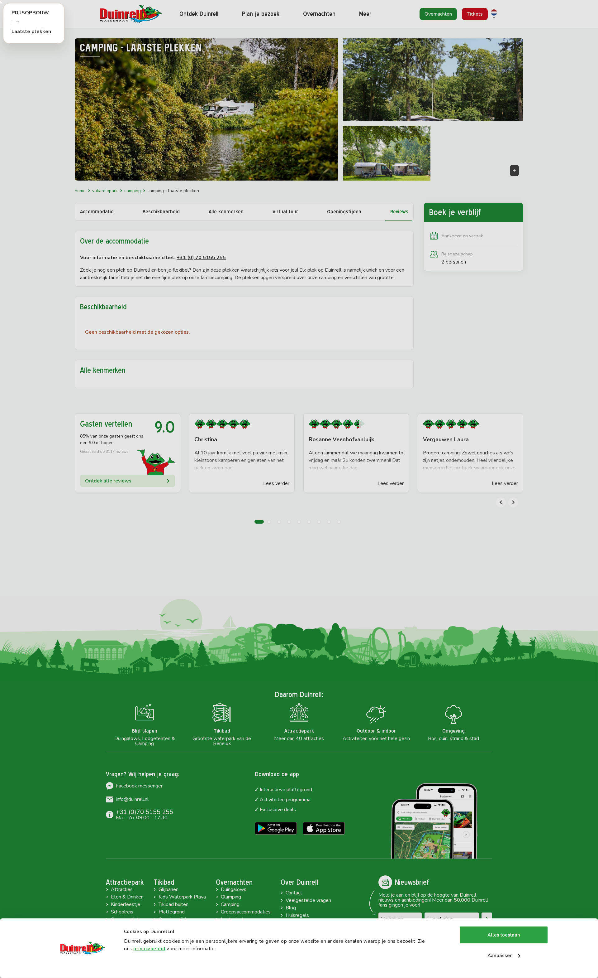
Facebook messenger (139, 785)
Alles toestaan (503, 935)
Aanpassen (500, 955)
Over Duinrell (299, 882)
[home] (131, 14)
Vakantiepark (105, 191)
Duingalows (233, 889)
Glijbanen (168, 889)
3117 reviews (117, 451)
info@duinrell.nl (132, 799)
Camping (132, 191)
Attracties (122, 889)
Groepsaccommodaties (246, 911)
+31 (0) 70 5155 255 (201, 257)
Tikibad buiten (173, 904)
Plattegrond (172, 911)
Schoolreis (122, 911)
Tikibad (164, 882)
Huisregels (297, 915)
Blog (291, 907)
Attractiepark (125, 882)
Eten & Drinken (127, 896)
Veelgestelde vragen (308, 900)
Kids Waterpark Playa (182, 896)
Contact (294, 892)
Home (80, 191)
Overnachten (234, 882)
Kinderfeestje (125, 904)
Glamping (231, 896)
